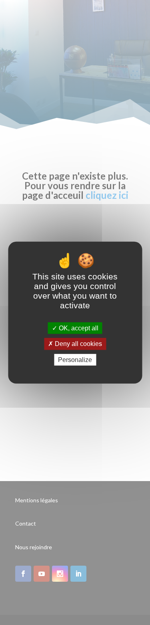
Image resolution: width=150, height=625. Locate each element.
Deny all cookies (77, 343)
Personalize (75, 359)
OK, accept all (77, 328)
